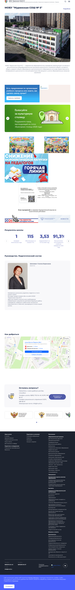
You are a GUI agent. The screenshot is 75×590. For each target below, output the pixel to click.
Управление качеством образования (58, 448)
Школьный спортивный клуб (56, 457)
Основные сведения (53, 494)
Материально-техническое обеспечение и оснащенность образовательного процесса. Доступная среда (56, 522)
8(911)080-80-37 (22, 564)
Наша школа (8, 434)
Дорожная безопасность (55, 536)
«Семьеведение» (53, 472)
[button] (65, 1)
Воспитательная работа (54, 444)
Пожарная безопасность (55, 538)
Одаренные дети (53, 449)
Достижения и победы (11, 443)
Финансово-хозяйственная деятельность (55, 512)
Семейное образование (54, 455)
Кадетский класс (52, 466)
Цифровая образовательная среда (57, 461)
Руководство (51, 507)
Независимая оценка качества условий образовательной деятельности (56, 481)
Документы (51, 495)
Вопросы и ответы (53, 532)
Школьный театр (52, 468)
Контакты (51, 488)
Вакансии (7, 449)
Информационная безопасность (57, 545)
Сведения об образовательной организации (57, 491)
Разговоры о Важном (54, 470)
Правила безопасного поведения (57, 543)
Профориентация (53, 442)
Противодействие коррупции (56, 547)
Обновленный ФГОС (53, 440)
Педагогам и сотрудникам (12, 446)
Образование (52, 497)
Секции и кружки (31, 441)
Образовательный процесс (56, 436)
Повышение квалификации (12, 448)
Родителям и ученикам (33, 434)
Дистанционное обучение (55, 438)
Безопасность (52, 534)
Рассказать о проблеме (57, 396)
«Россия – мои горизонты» (55, 464)
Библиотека (51, 446)
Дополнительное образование (56, 453)
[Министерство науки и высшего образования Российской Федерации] (48, 415)
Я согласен (9, 586)
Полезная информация (33, 436)
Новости (29, 438)
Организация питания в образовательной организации (56, 505)
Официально (52, 474)
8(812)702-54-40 (9, 564)
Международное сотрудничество (57, 509)
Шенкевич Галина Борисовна (40, 264)
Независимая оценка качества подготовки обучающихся (56, 485)
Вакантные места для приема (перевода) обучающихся (56, 515)
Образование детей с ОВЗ (55, 462)
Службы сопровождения (55, 459)
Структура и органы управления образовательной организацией (57, 518)
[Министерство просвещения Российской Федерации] (19, 415)
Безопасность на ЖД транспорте (57, 557)
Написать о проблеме (14, 98)
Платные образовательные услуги (57, 502)
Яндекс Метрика (33, 577)
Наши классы (8, 441)
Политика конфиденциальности (43, 566)
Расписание (51, 434)
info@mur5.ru (8, 569)
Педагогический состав (11, 440)
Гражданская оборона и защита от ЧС (57, 552)
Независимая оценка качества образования (56, 477)
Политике (15, 581)
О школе (7, 436)
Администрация (9, 438)
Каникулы (29, 440)
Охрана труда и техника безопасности (54, 549)
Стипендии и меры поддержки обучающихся (56, 527)
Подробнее (66, 8)
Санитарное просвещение (55, 555)
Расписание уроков (53, 451)
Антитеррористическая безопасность (54, 540)
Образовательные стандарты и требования (56, 500)
